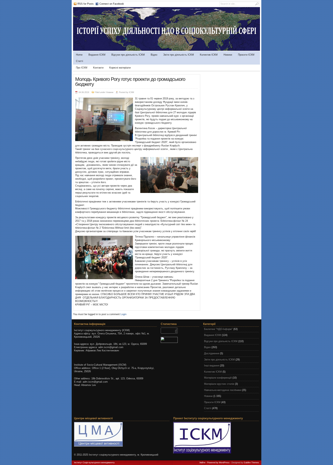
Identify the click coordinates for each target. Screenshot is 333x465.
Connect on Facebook (111, 3)
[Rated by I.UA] (180, 340)
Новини (228, 54)
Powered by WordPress (218, 462)
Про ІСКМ (81, 67)
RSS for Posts (85, 3)
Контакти (98, 67)
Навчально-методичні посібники (222, 390)
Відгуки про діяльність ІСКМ (128, 54)
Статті (79, 61)
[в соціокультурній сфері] (166, 49)
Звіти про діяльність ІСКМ (178, 54)
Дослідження (211, 353)
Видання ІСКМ (96, 54)
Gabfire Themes (251, 462)
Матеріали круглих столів (219, 383)
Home (79, 54)
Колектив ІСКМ (209, 54)
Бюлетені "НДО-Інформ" (218, 329)
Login (123, 314)
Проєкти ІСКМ (246, 54)
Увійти (202, 462)
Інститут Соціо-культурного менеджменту (94, 462)
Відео (154, 54)
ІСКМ (131, 92)
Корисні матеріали (120, 67)
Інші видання (211, 365)
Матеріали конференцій (218, 377)
